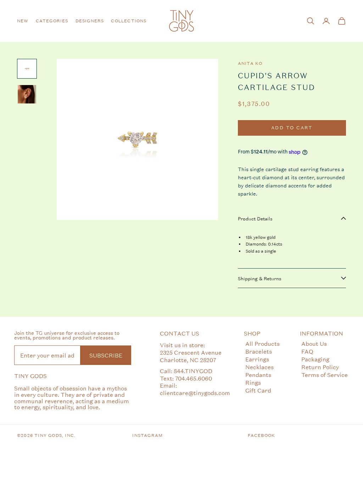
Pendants (258, 374)
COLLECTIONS (128, 21)
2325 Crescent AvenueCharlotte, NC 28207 (191, 356)
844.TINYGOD (193, 371)
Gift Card (258, 390)
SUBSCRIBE (105, 355)
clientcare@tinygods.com (195, 392)
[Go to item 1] (27, 69)
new (23, 21)
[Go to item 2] (27, 94)
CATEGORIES (52, 21)
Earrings (257, 359)
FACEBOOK (261, 435)
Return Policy (320, 367)
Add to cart (292, 128)
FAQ (307, 351)
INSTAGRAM (147, 435)
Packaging (315, 359)
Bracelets (258, 351)
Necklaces (259, 367)
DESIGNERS (90, 21)
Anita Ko (250, 63)
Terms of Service (324, 374)
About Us (314, 343)
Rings (253, 382)
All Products (262, 343)
